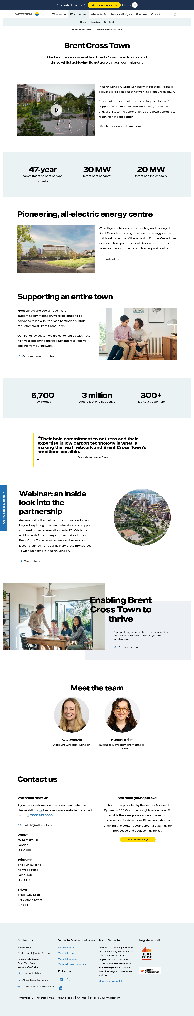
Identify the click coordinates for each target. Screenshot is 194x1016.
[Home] (27, 14)
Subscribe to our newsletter (38, 986)
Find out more (113, 259)
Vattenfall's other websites (76, 940)
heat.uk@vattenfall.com (38, 825)
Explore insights (129, 647)
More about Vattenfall (110, 981)
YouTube (61, 987)
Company (141, 14)
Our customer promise (38, 356)
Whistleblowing (45, 997)
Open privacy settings (137, 839)
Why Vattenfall (99, 14)
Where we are (78, 14)
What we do (59, 14)
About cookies (66, 997)
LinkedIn (61, 980)
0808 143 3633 (41, 815)
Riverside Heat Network (109, 29)
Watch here (32, 561)
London (95, 22)
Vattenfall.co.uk (66, 947)
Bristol (83, 22)
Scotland (109, 22)
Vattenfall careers (67, 958)
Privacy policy (25, 997)
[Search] (175, 14)
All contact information (35, 979)
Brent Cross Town (82, 29)
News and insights (121, 14)
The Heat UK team (32, 973)
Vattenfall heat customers (72, 964)
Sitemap (82, 997)
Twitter (69, 980)
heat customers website (60, 810)
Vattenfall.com (66, 953)
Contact (155, 14)
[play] (56, 110)
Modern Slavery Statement (105, 997)
